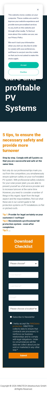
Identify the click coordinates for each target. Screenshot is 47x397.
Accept (23, 65)
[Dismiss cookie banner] (38, 10)
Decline (23, 72)
